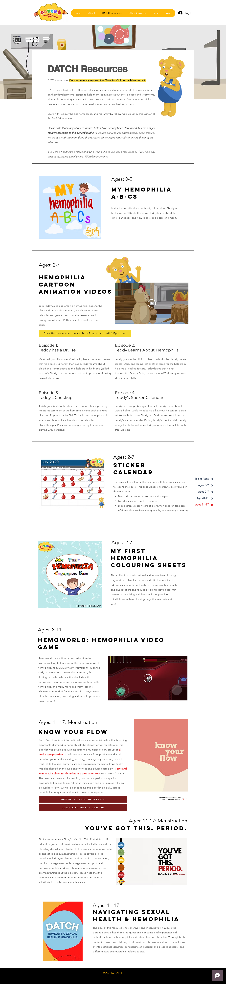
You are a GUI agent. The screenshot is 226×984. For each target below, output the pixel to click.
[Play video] (152, 303)
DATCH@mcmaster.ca (95, 156)
